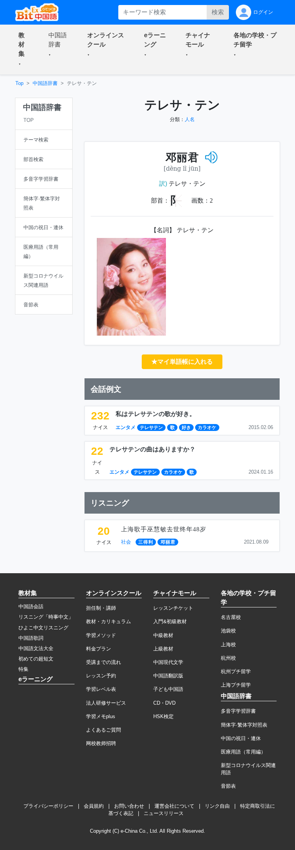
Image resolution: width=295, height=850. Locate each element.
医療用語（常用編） (243, 752)
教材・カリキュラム (108, 621)
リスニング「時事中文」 (45, 617)
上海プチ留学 (236, 685)
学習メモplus (100, 716)
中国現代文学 (168, 662)
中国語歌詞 (30, 638)
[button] (24, 50)
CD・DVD (164, 703)
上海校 (228, 644)
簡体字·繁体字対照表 (244, 725)
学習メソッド (101, 635)
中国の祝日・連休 (241, 738)
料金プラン (98, 649)
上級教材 (163, 649)
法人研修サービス (106, 703)
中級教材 (163, 635)
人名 (190, 119)
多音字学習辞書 (238, 711)
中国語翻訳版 (168, 676)
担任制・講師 (101, 608)
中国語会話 (30, 606)
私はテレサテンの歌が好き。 (156, 414)
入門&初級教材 (170, 621)
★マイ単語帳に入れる (182, 361)
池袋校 (228, 631)
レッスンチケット (173, 608)
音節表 (228, 786)
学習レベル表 (101, 689)
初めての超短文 (35, 659)
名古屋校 (231, 617)
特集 (23, 669)
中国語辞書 (45, 83)
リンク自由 (217, 806)
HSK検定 (163, 716)
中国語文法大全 (35, 648)
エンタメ (126, 427)
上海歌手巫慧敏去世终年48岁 (163, 529)
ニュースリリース (164, 813)
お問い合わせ (129, 806)
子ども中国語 (168, 689)
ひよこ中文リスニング (43, 627)
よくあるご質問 (103, 730)
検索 (218, 12)
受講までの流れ (103, 662)
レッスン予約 (101, 676)
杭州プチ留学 (236, 671)
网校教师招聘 (101, 743)
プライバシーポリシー (48, 806)
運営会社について (174, 806)
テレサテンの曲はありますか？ (152, 449)
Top (19, 83)
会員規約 (94, 806)
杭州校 (228, 658)
